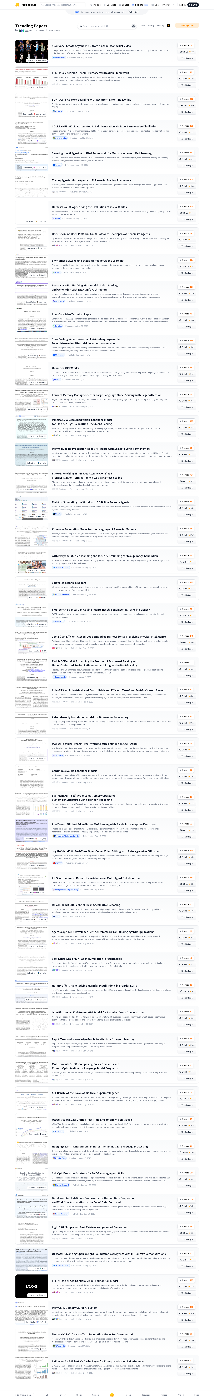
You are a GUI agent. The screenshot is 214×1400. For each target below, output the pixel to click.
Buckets (141, 4)
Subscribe (133, 12)
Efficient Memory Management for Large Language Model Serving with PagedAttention (106, 395)
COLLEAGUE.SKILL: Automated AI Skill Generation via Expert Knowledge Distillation (104, 126)
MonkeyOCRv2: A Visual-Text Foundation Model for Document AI (92, 1334)
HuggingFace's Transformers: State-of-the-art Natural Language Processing (100, 1146)
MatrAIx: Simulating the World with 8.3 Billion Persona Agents (90, 502)
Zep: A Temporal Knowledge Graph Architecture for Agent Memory (93, 1039)
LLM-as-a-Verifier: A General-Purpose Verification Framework (90, 73)
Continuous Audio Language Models (74, 771)
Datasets (111, 4)
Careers (95, 1395)
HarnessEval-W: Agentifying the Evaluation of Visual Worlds (89, 207)
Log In (182, 4)
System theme (26, 1395)
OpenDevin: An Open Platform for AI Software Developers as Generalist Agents (101, 234)
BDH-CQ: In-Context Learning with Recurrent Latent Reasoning (91, 99)
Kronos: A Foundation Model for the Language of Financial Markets (94, 529)
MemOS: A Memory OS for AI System (75, 1307)
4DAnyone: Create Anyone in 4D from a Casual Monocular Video (91, 46)
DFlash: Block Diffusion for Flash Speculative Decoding (86, 905)
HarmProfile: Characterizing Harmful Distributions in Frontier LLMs (94, 985)
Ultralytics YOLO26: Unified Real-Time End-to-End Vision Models (92, 1119)
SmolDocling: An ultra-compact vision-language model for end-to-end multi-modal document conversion (86, 341)
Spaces (125, 4)
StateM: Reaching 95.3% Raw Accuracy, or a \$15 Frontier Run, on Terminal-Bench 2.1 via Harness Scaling (87, 475)
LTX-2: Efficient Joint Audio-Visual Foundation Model (85, 1281)
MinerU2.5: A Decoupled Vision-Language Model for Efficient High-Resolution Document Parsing (82, 422)
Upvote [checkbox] (187, 45)
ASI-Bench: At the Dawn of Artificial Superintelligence (85, 1093)
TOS (46, 1395)
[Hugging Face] (112, 1395)
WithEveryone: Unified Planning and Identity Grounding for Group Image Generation (105, 556)
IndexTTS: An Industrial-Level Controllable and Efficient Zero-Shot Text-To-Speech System (108, 690)
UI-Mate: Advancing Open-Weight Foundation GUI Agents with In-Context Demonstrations (109, 1254)
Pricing (166, 4)
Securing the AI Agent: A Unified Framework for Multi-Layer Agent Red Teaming (102, 153)
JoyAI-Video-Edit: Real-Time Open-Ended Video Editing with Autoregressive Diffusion (105, 851)
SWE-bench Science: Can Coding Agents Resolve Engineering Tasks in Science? (101, 609)
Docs (157, 4)
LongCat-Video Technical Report (72, 314)
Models (97, 4)
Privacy (62, 1395)
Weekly (151, 25)
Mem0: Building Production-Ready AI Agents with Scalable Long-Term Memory (101, 448)
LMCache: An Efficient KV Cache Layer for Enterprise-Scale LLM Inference (98, 1361)
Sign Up (193, 4)
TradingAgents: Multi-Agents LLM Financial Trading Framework (91, 180)
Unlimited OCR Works (65, 368)
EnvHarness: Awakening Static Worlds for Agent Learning (88, 260)
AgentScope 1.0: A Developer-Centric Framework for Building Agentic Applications (103, 932)
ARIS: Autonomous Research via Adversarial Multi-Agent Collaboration (96, 878)
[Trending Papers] (168, 25)
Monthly (160, 25)
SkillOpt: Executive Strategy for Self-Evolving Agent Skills (88, 1173)
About (78, 1395)
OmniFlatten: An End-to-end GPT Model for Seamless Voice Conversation (98, 1012)
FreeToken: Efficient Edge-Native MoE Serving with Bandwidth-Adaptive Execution (104, 824)
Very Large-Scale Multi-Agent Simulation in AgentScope (87, 958)
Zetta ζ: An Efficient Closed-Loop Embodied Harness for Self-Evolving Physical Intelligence (109, 636)
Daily (143, 25)
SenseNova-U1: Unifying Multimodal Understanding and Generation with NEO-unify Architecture (85, 287)
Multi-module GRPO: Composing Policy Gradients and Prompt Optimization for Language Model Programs (85, 1066)
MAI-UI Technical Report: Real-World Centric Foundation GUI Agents (95, 744)
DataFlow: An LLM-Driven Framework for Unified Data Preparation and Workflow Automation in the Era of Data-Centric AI (93, 1200)
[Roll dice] (133, 26)
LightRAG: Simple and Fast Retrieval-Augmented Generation (90, 1227)
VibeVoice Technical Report (69, 583)
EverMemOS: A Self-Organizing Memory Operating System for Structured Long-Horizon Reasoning (83, 797)
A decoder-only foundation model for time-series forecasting (90, 717)
